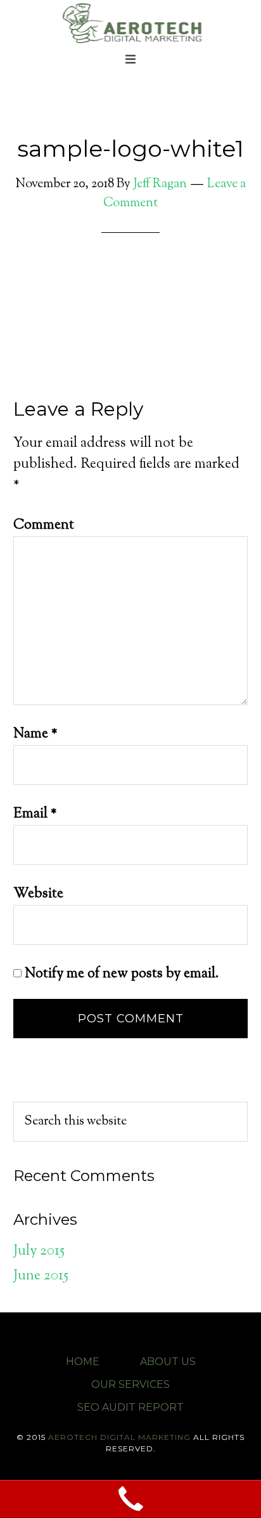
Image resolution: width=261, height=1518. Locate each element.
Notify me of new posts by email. (122, 974)
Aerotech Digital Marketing (130, 22)
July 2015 (39, 1251)
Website (38, 894)
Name (35, 734)
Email (35, 814)
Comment (43, 525)
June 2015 (40, 1276)
